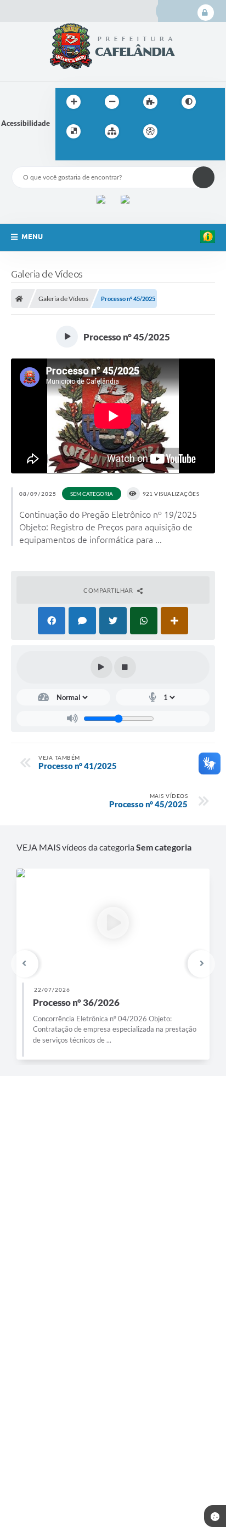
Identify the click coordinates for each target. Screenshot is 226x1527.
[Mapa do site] (112, 131)
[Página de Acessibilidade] (150, 131)
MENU (32, 236)
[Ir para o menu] (206, 131)
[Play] (101, 667)
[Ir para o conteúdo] (182, 131)
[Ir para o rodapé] (90, 153)
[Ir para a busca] (66, 153)
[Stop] (125, 667)
